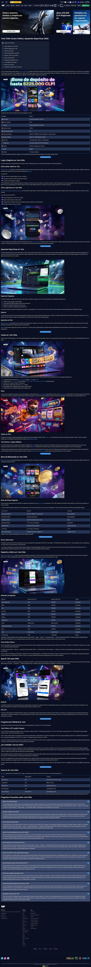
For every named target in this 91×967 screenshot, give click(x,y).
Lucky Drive (82, 2)
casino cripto (42, 451)
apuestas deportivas (23, 71)
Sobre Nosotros (33, 913)
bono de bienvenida (35, 241)
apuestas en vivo (6, 323)
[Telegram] (2, 958)
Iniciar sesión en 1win (5, 169)
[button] (45, 801)
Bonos (73, 2)
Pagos (30, 5)
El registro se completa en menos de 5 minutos (11, 190)
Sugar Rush (62, 394)
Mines (49, 5)
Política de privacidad (34, 918)
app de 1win (4, 661)
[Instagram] (5, 958)
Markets (3, 327)
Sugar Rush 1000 (55, 5)
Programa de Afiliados (34, 921)
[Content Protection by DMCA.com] (45, 965)
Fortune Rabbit (25, 931)
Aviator (36, 5)
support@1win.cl (4, 913)
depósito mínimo (40, 503)
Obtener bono (63, 31)
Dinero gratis (16, 2)
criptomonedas (34, 451)
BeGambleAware (33, 928)
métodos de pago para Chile (9, 555)
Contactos (33, 911)
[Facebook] (8, 958)
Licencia (32, 916)
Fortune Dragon (25, 918)
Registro (12, 5)
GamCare (32, 926)
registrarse (29, 171)
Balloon (67, 5)
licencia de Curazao (33, 439)
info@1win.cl (3, 915)
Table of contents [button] (9, 43)
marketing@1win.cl (4, 918)
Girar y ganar (81, 31)
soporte (3, 773)
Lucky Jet (40, 5)
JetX (75, 5)
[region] (45, 134)
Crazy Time (45, 5)
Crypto (23, 923)
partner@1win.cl (4, 916)
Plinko (71, 5)
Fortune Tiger (24, 921)
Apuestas (18, 5)
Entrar (8, 5)
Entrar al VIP (11, 31)
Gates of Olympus (61, 5)
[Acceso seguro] (2, 2)
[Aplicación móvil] (6, 2)
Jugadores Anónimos (34, 923)
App (22, 5)
